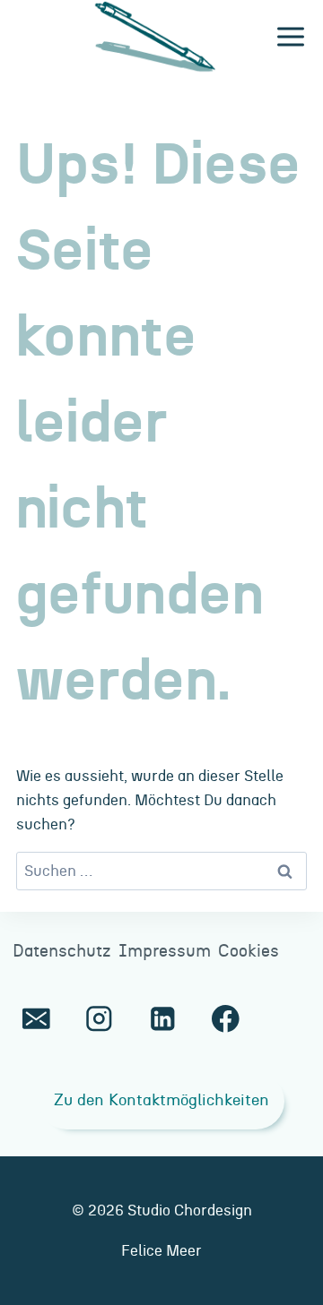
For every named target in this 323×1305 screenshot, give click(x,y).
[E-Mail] (36, 1019)
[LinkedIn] (162, 1019)
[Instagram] (99, 1019)
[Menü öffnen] (290, 37)
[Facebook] (225, 1019)
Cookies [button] (248, 951)
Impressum (164, 951)
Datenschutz (62, 951)
